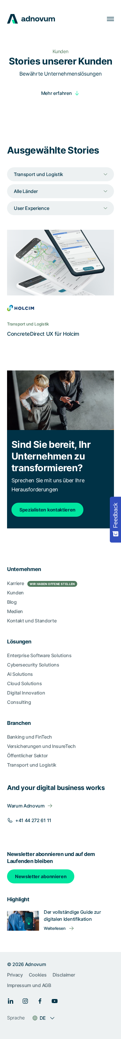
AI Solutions (20, 674)
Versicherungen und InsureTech (41, 746)
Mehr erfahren (56, 93)
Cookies (38, 975)
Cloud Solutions (24, 683)
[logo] (31, 19)
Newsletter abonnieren (40, 876)
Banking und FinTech (29, 737)
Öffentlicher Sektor (27, 755)
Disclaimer (64, 975)
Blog (12, 602)
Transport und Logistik (31, 765)
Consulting (19, 702)
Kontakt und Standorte (31, 621)
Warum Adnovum (26, 806)
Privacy (15, 975)
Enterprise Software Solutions (39, 655)
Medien (15, 611)
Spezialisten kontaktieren (47, 510)
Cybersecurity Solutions (33, 665)
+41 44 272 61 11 (33, 820)
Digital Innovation (26, 693)
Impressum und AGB (29, 985)
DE (43, 1018)
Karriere (41, 583)
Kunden (15, 593)
